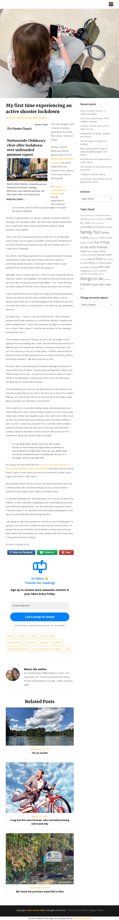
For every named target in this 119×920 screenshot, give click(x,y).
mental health (104, 254)
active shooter (14, 642)
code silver (31, 642)
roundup (94, 267)
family (109, 227)
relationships (105, 262)
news (68, 649)
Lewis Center (99, 251)
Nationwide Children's (18, 649)
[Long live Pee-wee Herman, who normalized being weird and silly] (40, 786)
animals (84, 219)
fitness (104, 237)
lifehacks (92, 254)
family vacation (94, 238)
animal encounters (103, 215)
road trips (84, 267)
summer (103, 270)
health (11, 636)
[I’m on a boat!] (40, 725)
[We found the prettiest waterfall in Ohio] (40, 857)
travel (85, 284)
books (92, 223)
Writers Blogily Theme (92, 910)
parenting (88, 262)
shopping (84, 270)
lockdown (57, 642)
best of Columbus (98, 219)
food (110, 237)
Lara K (12, 118)
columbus (86, 227)
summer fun (85, 274)
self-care (104, 267)
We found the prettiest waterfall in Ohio (40, 891)
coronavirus (100, 227)
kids (89, 251)
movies (83, 259)
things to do (91, 278)
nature (91, 259)
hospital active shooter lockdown (58, 190)
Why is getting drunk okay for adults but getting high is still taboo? (94, 151)
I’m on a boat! (40, 752)
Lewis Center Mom (36, 910)
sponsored (94, 271)
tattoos (101, 274)
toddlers (107, 279)
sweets (95, 274)
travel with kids (100, 284)
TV (81, 288)
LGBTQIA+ (84, 255)
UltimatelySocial (82, 918)
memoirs (22, 636)
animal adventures (87, 215)
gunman (44, 642)
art (89, 219)
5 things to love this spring (92, 174)
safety (43, 636)
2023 (52, 636)
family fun (90, 232)
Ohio (33, 636)
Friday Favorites (86, 242)
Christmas (99, 223)
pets (96, 263)
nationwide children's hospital (47, 649)
